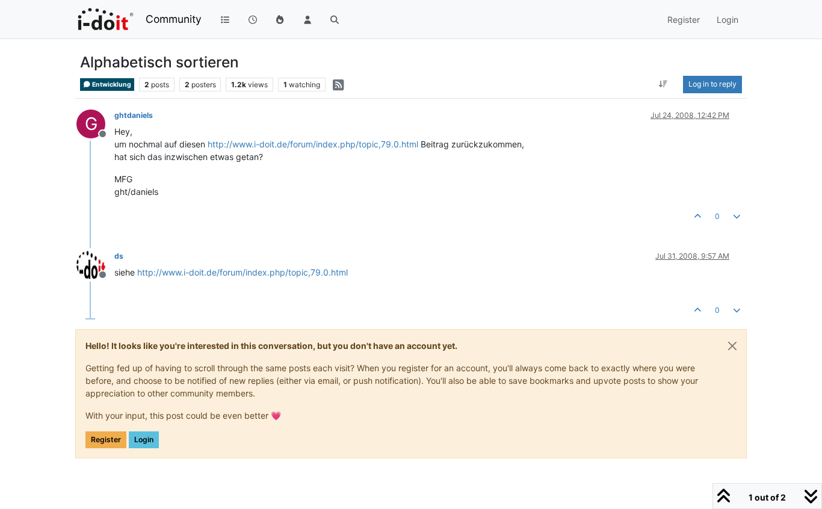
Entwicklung (111, 84)
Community (174, 19)
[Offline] (95, 264)
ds (118, 256)
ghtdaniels (133, 115)
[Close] (732, 346)
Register (106, 439)
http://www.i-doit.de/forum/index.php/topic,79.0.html (313, 144)
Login (143, 439)
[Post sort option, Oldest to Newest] (663, 84)
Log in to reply (712, 83)
